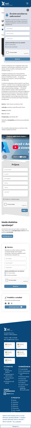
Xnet (3, 13)
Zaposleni (15, 404)
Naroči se (15, 286)
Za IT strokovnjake (25, 371)
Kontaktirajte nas (7, 236)
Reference (15, 406)
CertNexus (23, 382)
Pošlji (23, 210)
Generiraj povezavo (14, 307)
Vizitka (14, 400)
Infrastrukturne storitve (9, 378)
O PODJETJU (15, 398)
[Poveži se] (9, 393)
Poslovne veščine (24, 376)
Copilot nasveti (24, 384)
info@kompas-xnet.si (13, 339)
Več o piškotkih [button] (17, 421)
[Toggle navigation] (27, 3)
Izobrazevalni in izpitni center (9, 375)
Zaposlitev (15, 402)
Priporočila (23, 378)
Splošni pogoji (24, 380)
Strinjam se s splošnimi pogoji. (12, 199)
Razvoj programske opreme (8, 370)
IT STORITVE (8, 367)
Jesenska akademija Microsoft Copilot (24, 388)
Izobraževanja (24, 367)
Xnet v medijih (16, 410)
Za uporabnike (24, 369)
